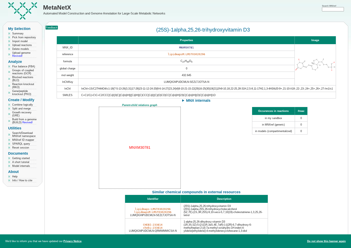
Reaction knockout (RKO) (23, 86)
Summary (18, 33)
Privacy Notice (72, 241)
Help (14, 176)
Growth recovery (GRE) (21, 114)
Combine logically (22, 104)
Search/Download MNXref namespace (24, 134)
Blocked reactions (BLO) (22, 79)
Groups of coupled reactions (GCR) (23, 72)
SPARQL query (21, 143)
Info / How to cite (22, 180)
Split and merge (21, 108)
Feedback (51, 27)
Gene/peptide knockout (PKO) (21, 93)
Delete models (20, 48)
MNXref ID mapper (23, 139)
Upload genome (21, 54)
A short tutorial (20, 162)
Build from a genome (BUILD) (24, 121)
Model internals (21, 165)
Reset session (20, 147)
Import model (20, 41)
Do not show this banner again (326, 241)
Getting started (21, 158)
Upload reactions (22, 45)
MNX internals (198, 100)
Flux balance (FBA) (23, 66)
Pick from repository (24, 37)
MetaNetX (57, 7)
